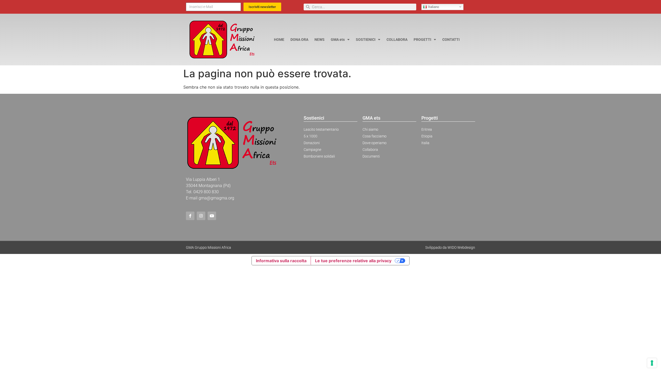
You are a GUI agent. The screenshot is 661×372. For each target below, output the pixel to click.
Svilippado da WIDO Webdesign (450, 247)
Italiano (433, 7)
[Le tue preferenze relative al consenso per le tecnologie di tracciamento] (652, 363)
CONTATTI (451, 39)
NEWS (319, 39)
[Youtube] (212, 216)
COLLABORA (397, 39)
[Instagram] (201, 216)
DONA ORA (299, 39)
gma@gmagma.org (216, 198)
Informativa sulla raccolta (281, 260)
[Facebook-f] (190, 216)
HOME (279, 39)
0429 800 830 (206, 191)
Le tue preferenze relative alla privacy (353, 260)
